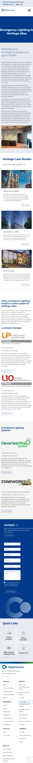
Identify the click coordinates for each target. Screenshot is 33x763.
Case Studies (22, 738)
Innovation (22, 732)
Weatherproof (7, 715)
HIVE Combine (23, 718)
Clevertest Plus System (25, 721)
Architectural (6, 711)
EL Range (21, 697)
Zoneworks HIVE (23, 714)
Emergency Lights (8, 691)
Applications (7, 702)
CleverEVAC (22, 724)
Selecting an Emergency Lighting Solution (24, 687)
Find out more (25, 205)
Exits (4, 685)
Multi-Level (5, 227)
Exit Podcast (6, 735)
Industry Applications (25, 735)
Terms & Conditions (8, 752)
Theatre (5, 708)
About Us (6, 746)
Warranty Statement (8, 755)
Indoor (5, 705)
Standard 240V (7, 724)
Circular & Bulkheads (8, 694)
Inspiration (22, 728)
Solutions (22, 681)
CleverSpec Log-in (8, 4)
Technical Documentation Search (13, 2)
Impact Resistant (7, 718)
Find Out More (6, 371)
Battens (5, 697)
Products (6, 681)
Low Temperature (8, 721)
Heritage (5, 186)
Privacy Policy (6, 749)
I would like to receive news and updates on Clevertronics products (12, 584)
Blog (4, 732)
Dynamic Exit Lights (8, 688)
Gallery (21, 741)
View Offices (9, 535)
